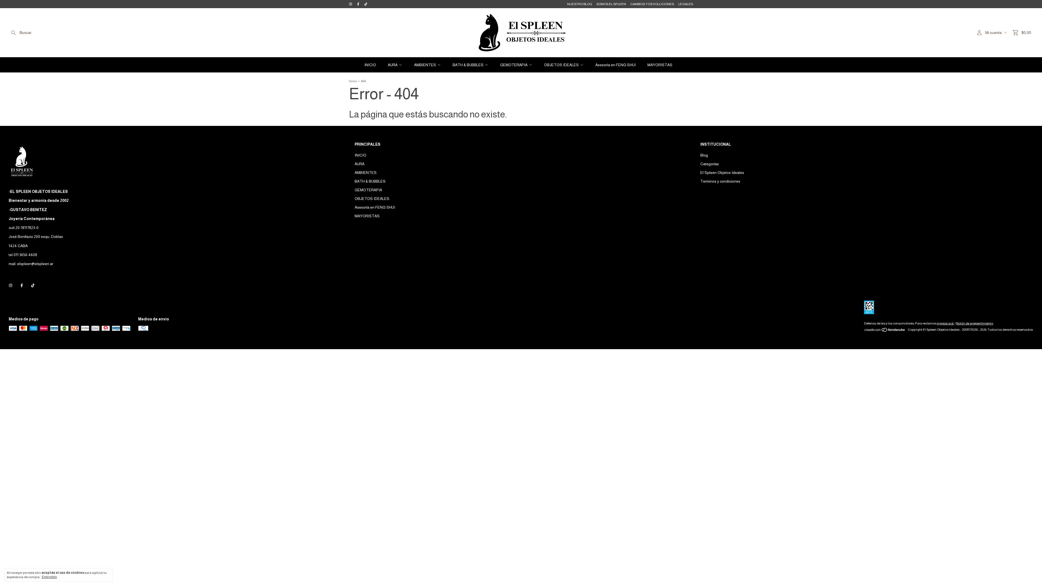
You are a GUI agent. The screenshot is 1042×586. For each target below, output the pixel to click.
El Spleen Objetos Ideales (722, 172)
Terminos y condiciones (720, 181)
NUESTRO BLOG (579, 4)
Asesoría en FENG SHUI (615, 65)
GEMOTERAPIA (514, 65)
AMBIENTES (425, 65)
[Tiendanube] (885, 331)
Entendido (49, 577)
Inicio (353, 81)
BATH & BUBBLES (468, 65)
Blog (704, 155)
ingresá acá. (945, 323)
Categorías (709, 164)
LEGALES (685, 4)
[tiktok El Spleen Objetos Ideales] (365, 4)
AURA (393, 65)
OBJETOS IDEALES (561, 65)
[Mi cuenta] (979, 33)
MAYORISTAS (659, 65)
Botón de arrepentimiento (974, 323)
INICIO (370, 65)
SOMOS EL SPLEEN (611, 4)
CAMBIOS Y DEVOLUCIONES (652, 4)
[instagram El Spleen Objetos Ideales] (350, 4)
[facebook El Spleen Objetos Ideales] (358, 4)
